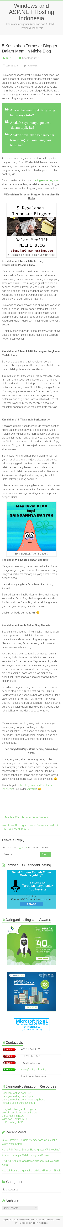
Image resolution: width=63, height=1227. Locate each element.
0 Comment (32, 66)
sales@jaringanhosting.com (36, 1069)
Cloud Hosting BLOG (13, 1115)
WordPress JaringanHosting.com (20, 1112)
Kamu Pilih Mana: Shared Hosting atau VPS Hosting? (31, 1149)
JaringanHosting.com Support (19, 1096)
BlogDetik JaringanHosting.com (19, 1109)
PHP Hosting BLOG (12, 1122)
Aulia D (9, 58)
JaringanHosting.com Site (16, 1093)
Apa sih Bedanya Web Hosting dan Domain (26, 1155)
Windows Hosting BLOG (15, 1119)
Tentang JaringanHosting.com (19, 1102)
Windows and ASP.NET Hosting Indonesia (31, 11)
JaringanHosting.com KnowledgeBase (23, 1099)
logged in (21, 847)
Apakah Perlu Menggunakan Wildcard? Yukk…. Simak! (31, 1170)
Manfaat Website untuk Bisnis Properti (25, 817)
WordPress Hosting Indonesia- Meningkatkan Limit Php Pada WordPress (30, 827)
